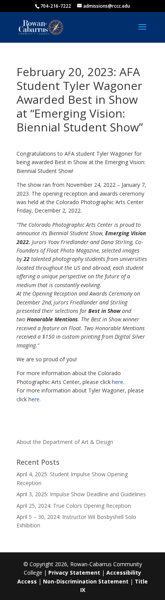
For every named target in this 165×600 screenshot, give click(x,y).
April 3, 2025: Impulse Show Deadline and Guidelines (81, 494)
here (117, 382)
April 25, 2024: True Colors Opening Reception (73, 505)
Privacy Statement (74, 572)
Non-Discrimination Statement (86, 581)
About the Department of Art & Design (64, 441)
